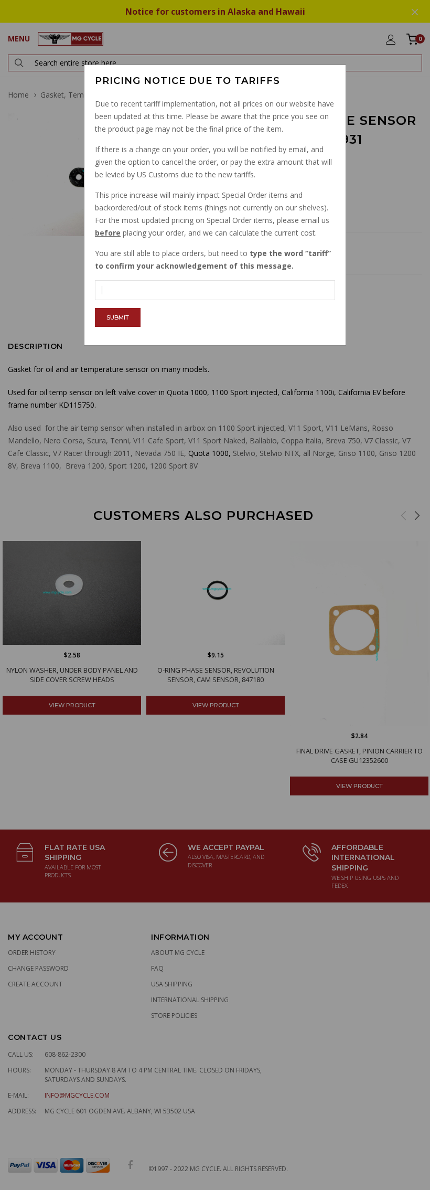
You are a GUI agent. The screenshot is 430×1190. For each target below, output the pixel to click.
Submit (117, 317)
